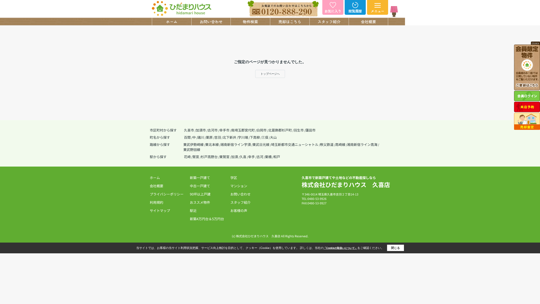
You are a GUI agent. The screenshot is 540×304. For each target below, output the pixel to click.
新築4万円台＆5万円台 (207, 218)
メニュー (377, 11)
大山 (273, 137)
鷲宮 (195, 156)
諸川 (200, 137)
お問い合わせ (211, 21)
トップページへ (270, 73)
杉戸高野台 (209, 156)
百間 (187, 137)
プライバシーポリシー (167, 194)
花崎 (187, 156)
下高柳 (255, 137)
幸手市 (224, 130)
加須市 (201, 130)
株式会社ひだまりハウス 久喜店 (346, 184)
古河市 (213, 130)
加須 (234, 156)
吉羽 (217, 137)
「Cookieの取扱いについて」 (340, 248)
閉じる (395, 248)
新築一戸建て (200, 177)
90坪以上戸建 (200, 194)
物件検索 (250, 21)
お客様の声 (238, 210)
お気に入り (332, 11)
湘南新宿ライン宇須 (235, 144)
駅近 (193, 210)
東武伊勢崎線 (193, 144)
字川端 (243, 137)
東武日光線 (260, 144)
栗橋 (268, 156)
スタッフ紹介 (329, 21)
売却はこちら (289, 21)
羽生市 (299, 130)
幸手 (251, 156)
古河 (259, 156)
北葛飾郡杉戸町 (280, 130)
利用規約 (156, 202)
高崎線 (340, 144)
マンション (238, 185)
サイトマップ (160, 210)
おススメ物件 (200, 202)
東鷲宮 (224, 156)
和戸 (276, 156)
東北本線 (212, 144)
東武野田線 (191, 149)
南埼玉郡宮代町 (243, 130)
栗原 (209, 137)
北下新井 (229, 137)
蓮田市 (310, 130)
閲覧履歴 (355, 11)
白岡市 (261, 130)
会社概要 (368, 21)
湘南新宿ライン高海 (362, 144)
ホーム (171, 21)
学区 (233, 177)
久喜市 (189, 130)
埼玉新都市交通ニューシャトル (294, 144)
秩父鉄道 (326, 144)
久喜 (243, 156)
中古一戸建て (200, 185)
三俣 (265, 137)
